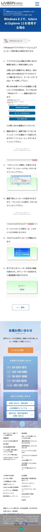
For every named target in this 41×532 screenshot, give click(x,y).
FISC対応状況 (33, 508)
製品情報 (24, 433)
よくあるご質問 (7, 478)
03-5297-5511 (19, 367)
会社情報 (24, 475)
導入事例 (6, 444)
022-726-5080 (19, 372)
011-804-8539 (19, 381)
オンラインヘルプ (8, 493)
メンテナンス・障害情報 (10, 490)
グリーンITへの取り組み (10, 455)
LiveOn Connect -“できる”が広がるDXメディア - (11, 458)
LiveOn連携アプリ (27, 460)
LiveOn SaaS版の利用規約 (11, 487)
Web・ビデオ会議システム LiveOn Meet (29, 437)
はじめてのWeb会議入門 (10, 441)
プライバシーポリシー (28, 483)
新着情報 (6, 438)
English (24, 500)
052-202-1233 (21, 385)
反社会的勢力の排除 (27, 494)
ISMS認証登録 (24, 508)
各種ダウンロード (8, 484)
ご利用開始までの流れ (9, 481)
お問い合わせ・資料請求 (10, 511)
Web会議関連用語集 (9, 447)
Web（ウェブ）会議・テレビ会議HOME (10, 434)
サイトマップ (26, 497)
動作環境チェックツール (10, 496)
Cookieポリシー (26, 486)
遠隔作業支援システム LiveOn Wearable (29, 442)
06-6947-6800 (19, 376)
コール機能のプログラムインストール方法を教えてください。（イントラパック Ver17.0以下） (18, 12)
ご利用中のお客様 (8, 475)
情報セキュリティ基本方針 (11, 508)
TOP (4, 9)
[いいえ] (38, 523)
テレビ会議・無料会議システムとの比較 (10, 451)
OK (21, 529)
